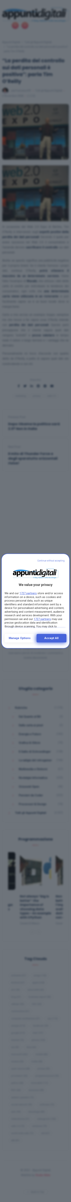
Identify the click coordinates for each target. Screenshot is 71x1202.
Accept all (51, 638)
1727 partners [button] (28, 593)
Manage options (19, 638)
